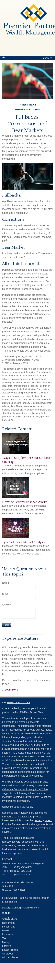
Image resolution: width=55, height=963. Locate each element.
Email (5, 593)
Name (5, 582)
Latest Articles (10, 949)
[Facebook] (3, 913)
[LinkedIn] (9, 913)
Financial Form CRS (18, 702)
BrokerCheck (37, 712)
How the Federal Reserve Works (24, 502)
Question (7, 604)
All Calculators (10, 957)
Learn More (11, 689)
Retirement (8, 922)
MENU (46, 58)
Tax (4, 938)
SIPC (48, 820)
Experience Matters (20, 638)
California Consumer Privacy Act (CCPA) (25, 789)
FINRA (38, 820)
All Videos (7, 953)
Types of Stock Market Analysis (23, 542)
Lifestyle (6, 946)
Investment (8, 926)
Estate (5, 930)
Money (6, 942)
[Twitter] (6, 913)
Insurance (7, 934)
